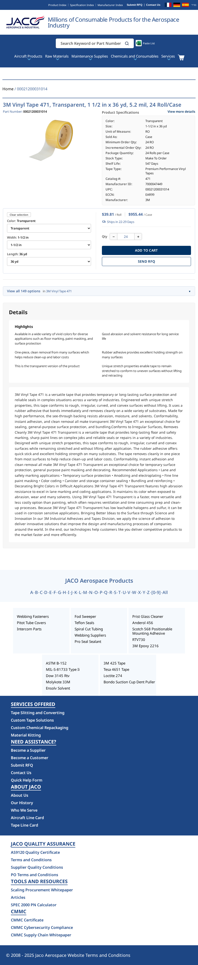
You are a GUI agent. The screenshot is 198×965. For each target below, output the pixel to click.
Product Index (57, 5)
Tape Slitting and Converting (37, 712)
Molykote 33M (58, 681)
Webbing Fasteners (33, 616)
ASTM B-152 (56, 663)
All (165, 592)
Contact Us (153, 5)
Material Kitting (26, 735)
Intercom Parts (29, 628)
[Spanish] (185, 5)
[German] (177, 5)
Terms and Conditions (31, 859)
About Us (19, 795)
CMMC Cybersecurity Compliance (42, 927)
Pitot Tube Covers (31, 622)
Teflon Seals (84, 622)
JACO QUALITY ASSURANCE (43, 843)
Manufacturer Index (110, 5)
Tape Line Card (24, 825)
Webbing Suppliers (90, 635)
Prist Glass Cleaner (147, 616)
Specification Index (82, 5)
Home (8, 88)
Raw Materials (57, 56)
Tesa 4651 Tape (116, 669)
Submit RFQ (134, 5)
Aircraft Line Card (27, 817)
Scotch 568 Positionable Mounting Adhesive (152, 631)
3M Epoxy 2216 (145, 645)
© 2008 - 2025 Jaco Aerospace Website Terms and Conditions (68, 955)
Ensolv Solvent (58, 688)
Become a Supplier (28, 750)
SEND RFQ (146, 261)
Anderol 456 (142, 622)
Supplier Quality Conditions (37, 867)
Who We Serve (24, 810)
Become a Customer (29, 757)
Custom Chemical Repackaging (39, 727)
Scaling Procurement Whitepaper (42, 890)
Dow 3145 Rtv (58, 675)
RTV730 (138, 639)
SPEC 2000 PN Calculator (34, 904)
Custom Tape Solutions (32, 720)
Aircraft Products (28, 56)
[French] (168, 5)
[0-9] (156, 592)
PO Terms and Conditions (34, 874)
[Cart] (181, 57)
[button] (127, 43)
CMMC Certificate (27, 920)
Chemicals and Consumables (134, 56)
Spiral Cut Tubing (89, 628)
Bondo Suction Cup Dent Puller (129, 681)
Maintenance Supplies (89, 56)
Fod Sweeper (85, 616)
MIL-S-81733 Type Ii (63, 669)
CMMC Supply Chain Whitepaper (41, 935)
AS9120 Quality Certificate (35, 852)
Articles (18, 897)
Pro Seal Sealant (88, 641)
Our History (22, 802)
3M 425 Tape (114, 663)
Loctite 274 (113, 675)
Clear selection (19, 214)
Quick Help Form (26, 780)
